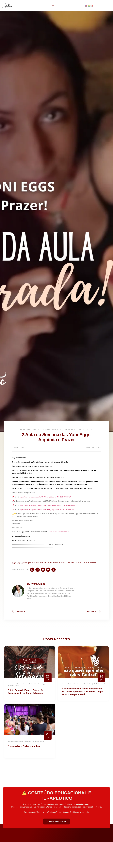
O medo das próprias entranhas (24, 746)
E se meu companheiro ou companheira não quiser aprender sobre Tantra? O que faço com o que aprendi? (82, 691)
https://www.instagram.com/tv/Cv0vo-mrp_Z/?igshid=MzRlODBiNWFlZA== (47, 509)
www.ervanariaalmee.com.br (59, 532)
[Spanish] (91, 5)
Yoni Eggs (89, 429)
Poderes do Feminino (30, 684)
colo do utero (42, 562)
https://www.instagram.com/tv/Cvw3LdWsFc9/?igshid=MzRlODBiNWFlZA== (47, 505)
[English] (86, 5)
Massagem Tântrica (15, 684)
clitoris (31, 562)
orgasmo (54, 562)
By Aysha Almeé (36, 583)
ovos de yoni (64, 562)
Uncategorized (77, 429)
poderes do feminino (80, 562)
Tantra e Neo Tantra (61, 429)
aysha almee (22, 562)
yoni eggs (25, 564)
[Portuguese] (89, 5)
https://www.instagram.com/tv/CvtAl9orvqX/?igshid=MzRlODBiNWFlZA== (46, 497)
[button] (53, 5)
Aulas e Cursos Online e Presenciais (35, 429)
